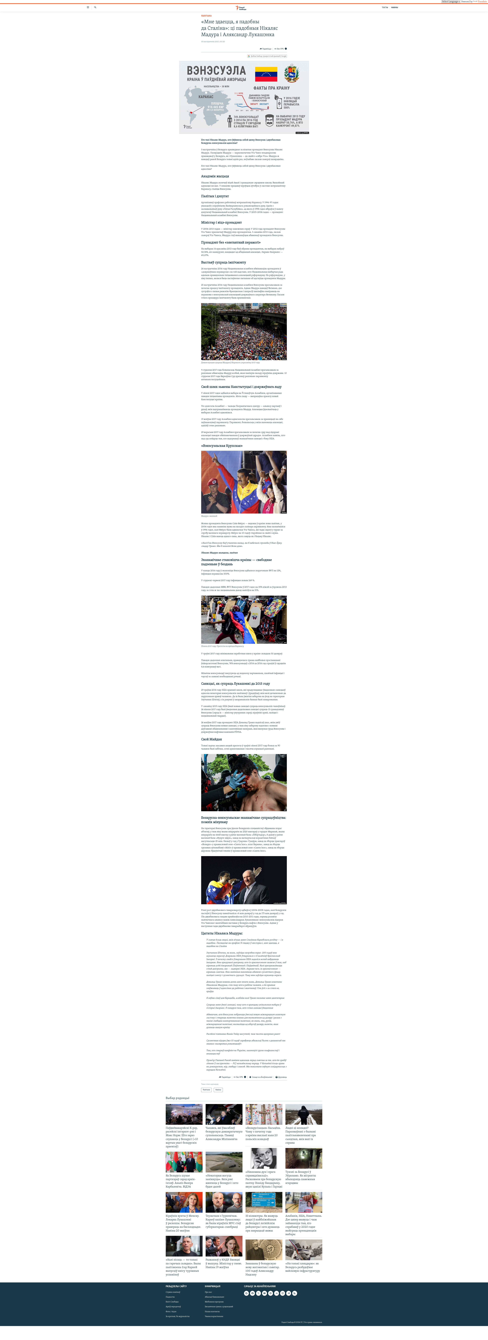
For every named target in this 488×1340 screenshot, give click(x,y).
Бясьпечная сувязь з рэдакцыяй (219, 1307)
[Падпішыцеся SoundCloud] (276, 1293)
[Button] (265, 49)
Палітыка (206, 16)
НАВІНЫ (394, 8)
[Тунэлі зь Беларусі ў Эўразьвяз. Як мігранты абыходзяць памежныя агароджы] (303, 1158)
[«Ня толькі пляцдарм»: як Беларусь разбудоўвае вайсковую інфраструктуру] (303, 1249)
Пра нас (208, 1292)
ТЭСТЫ (385, 8)
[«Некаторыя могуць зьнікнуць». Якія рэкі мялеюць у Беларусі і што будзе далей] (224, 1162)
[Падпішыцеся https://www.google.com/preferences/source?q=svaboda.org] (246, 1293)
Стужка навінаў (173, 1292)
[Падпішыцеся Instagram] (282, 1293)
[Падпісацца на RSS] (294, 1293)
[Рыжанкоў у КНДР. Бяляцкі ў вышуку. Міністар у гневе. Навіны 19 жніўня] (224, 1246)
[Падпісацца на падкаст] (270, 1293)
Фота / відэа (171, 1312)
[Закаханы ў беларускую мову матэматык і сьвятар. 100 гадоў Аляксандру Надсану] (264, 1249)
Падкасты (170, 1297)
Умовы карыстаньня (214, 1316)
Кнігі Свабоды (172, 1302)
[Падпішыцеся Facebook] (252, 1293)
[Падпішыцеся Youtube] (264, 1293)
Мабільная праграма (214, 1302)
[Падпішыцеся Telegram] (288, 1293)
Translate (482, 2)
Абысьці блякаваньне (214, 1297)
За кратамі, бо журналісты (177, 1316)
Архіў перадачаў (173, 1307)
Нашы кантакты (212, 1312)
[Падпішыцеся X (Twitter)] (258, 1293)
